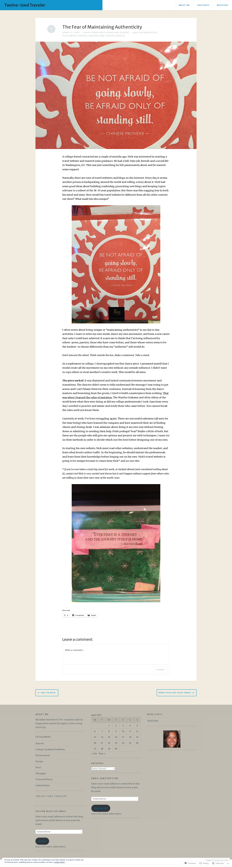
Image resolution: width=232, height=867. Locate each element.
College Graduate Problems (50, 749)
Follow (42, 841)
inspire (93, 36)
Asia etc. (39, 743)
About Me (184, 5)
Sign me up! (100, 808)
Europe (39, 761)
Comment (160, 669)
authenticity (148, 32)
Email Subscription (104, 778)
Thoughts (203, 5)
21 (102, 742)
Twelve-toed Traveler (24, 5)
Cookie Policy (59, 862)
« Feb (94, 753)
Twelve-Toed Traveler (51, 796)
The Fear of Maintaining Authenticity (102, 27)
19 (137, 737)
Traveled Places (117, 32)
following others (75, 36)
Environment (42, 755)
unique (120, 36)
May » (102, 753)
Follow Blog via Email (50, 811)
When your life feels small (175, 693)
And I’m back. (48, 693)
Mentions (222, 5)
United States (42, 785)
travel (110, 36)
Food (38, 767)
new (102, 36)
